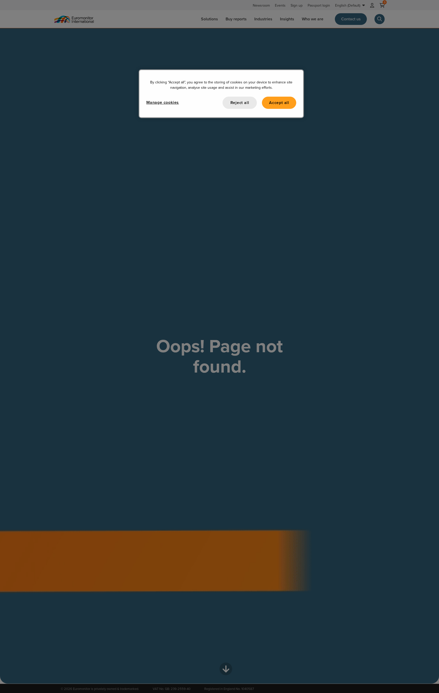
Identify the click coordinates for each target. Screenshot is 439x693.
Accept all (279, 103)
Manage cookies (162, 102)
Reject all (239, 103)
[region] (221, 93)
